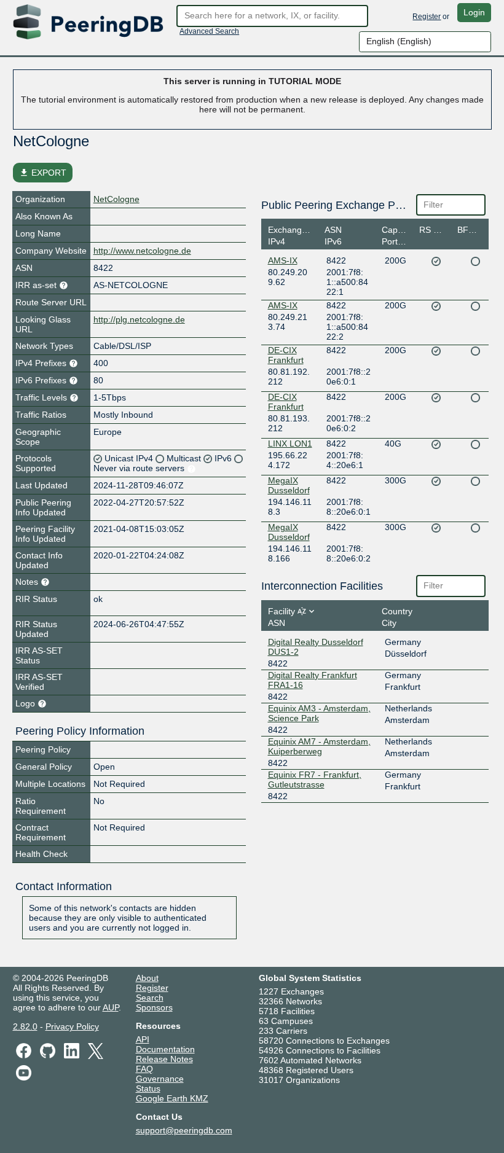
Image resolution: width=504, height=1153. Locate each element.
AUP (111, 1007)
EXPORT (42, 173)
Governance (160, 1079)
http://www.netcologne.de (142, 251)
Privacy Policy (72, 1026)
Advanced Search (209, 31)
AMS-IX (282, 260)
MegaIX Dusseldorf (289, 485)
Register (426, 16)
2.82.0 (25, 1026)
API (142, 1039)
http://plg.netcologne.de (139, 319)
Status (148, 1088)
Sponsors (154, 1007)
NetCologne (116, 199)
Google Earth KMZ (172, 1098)
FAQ (144, 1069)
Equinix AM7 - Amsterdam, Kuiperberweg (319, 746)
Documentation (165, 1049)
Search (149, 998)
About (147, 978)
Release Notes (164, 1059)
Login (474, 12)
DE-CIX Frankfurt (286, 355)
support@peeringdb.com (184, 1130)
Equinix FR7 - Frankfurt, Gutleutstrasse (314, 779)
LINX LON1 (290, 443)
